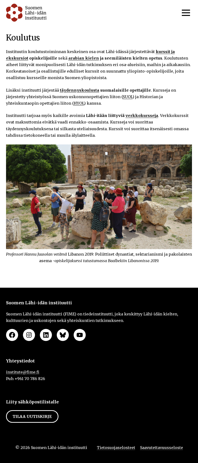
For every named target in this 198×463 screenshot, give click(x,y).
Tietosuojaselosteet (116, 447)
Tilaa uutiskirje (32, 416)
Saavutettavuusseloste (161, 447)
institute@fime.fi (22, 372)
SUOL (128, 96)
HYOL (79, 103)
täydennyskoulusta (79, 90)
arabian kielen (83, 58)
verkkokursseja (142, 115)
